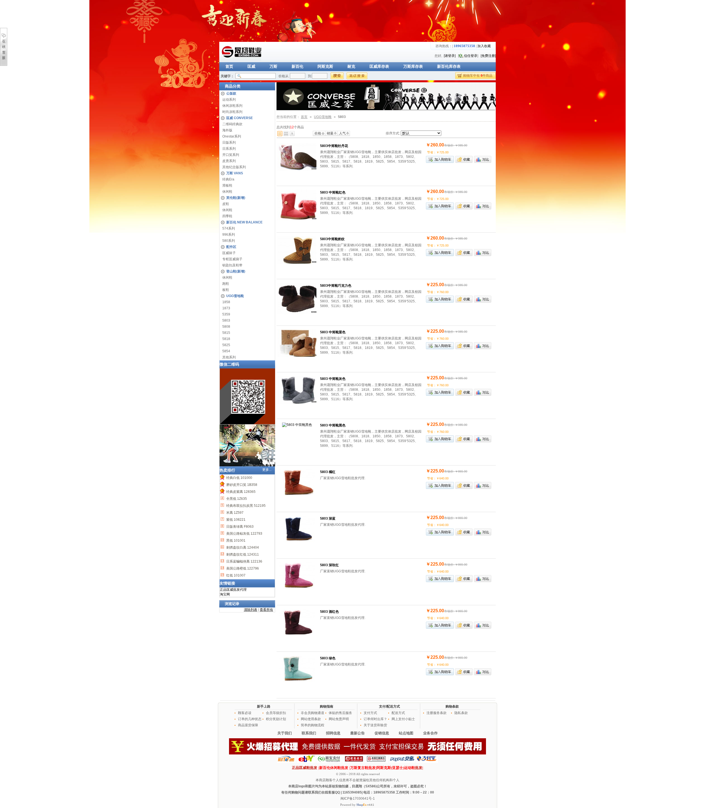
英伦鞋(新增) (235, 198)
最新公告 (357, 733)
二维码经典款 (232, 124)
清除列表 (250, 610)
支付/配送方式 (389, 706)
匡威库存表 (379, 66)
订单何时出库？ (375, 719)
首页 (229, 66)
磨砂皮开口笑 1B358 (241, 485)
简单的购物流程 (312, 725)
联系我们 (309, 733)
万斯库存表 (413, 66)
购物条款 (452, 706)
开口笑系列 (230, 155)
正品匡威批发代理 (233, 590)
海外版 (227, 130)
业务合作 (430, 733)
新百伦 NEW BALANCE (244, 222)
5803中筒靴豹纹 (332, 239)
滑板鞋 (227, 185)
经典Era (228, 179)
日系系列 (229, 149)
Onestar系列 (231, 136)
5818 (226, 339)
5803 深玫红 (329, 565)
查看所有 (266, 610)
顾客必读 (244, 713)
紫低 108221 (235, 520)
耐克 (351, 66)
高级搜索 (357, 76)
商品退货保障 (248, 725)
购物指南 (326, 706)
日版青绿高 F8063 (239, 527)
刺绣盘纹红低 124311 (242, 554)
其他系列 (229, 357)
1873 (226, 308)
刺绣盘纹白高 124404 (242, 547)
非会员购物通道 (312, 713)
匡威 (251, 66)
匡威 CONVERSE (239, 118)
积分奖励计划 (276, 719)
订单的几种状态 (249, 719)
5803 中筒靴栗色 (332, 332)
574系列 (228, 228)
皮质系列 (229, 161)
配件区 (231, 247)
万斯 (273, 66)
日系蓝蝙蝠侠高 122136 (243, 561)
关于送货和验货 (375, 725)
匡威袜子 (229, 253)
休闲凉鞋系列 (232, 106)
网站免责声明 (339, 719)
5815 (226, 333)
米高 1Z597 (234, 513)
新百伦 (297, 66)
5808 (226, 327)
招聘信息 (333, 733)
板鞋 (225, 290)
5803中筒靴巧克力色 (335, 286)
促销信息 (382, 733)
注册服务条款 (436, 713)
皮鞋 (225, 204)
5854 (226, 351)
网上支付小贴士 (403, 719)
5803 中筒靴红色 (332, 192)
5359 (226, 314)
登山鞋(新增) (235, 271)
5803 (226, 320)
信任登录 (470, 56)
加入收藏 (484, 46)
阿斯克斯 (325, 66)
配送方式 (398, 713)
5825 (226, 345)
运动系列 (229, 100)
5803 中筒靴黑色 (332, 425)
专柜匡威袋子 (232, 259)
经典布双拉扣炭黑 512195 (245, 506)
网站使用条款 (311, 719)
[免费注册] (488, 56)
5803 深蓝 (327, 518)
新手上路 (263, 706)
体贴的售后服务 (340, 713)
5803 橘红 (327, 472)
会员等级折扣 (276, 713)
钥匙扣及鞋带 (232, 265)
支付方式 (370, 713)
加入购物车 (440, 159)
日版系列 (229, 142)
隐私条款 (461, 713)
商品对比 (482, 159)
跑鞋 (225, 284)
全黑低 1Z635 (236, 499)
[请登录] (450, 56)
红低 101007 (235, 575)
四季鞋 (227, 216)
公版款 (231, 93)
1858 (226, 302)
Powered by (353, 804)
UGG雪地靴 (235, 296)
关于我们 (284, 733)
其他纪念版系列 (234, 167)
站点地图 (406, 733)
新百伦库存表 (449, 66)
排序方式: (393, 133)
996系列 (228, 235)
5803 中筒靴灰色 (332, 379)
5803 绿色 (327, 658)
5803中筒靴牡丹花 (334, 146)
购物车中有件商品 (477, 76)
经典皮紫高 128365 (240, 492)
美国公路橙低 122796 (242, 568)
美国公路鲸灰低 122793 (243, 534)
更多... (266, 470)
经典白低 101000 (238, 478)
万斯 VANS (234, 173)
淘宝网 (225, 594)
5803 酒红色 (329, 612)
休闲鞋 (227, 192)
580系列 (228, 241)
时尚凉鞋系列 (232, 112)
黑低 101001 (235, 540)
